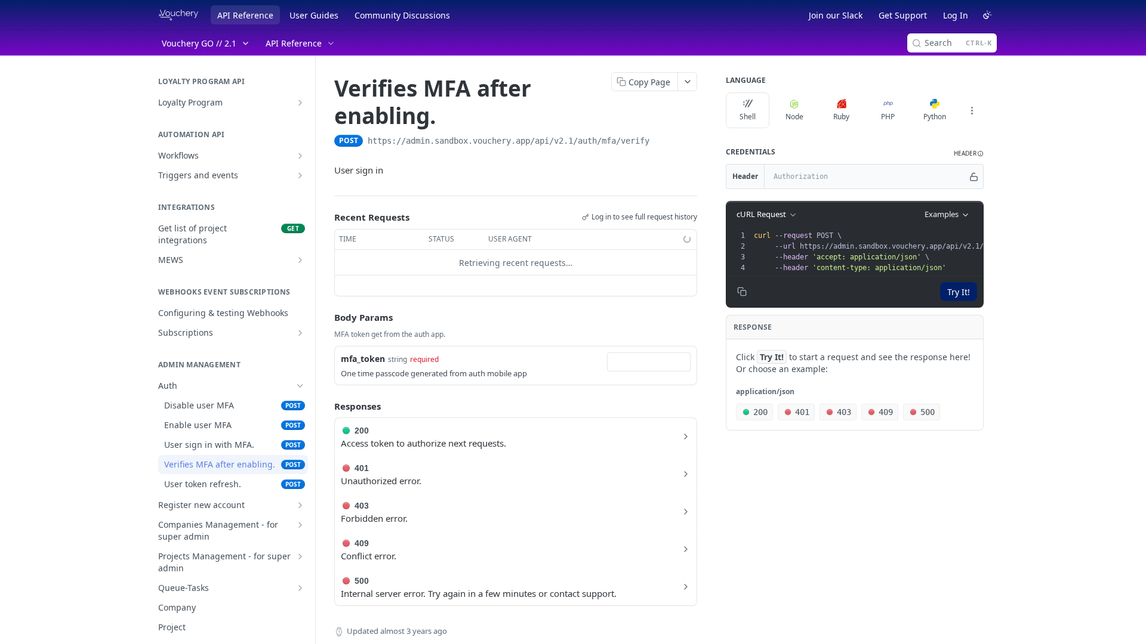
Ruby (841, 117)
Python (934, 117)
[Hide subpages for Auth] (300, 386)
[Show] (974, 176)
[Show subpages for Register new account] (300, 505)
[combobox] (649, 361)
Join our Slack (835, 15)
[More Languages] (972, 110)
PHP (888, 117)
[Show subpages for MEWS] (300, 260)
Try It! (958, 292)
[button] (969, 153)
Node (794, 117)
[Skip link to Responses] (325, 406)
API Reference (245, 15)
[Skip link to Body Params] (325, 317)
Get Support (903, 15)
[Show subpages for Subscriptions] (300, 333)
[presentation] (903, 251)
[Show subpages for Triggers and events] (300, 175)
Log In (955, 15)
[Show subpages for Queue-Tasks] (300, 588)
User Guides (313, 15)
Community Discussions (402, 15)
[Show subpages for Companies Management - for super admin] (300, 525)
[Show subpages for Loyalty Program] (300, 102)
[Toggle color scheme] (987, 14)
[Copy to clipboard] (661, 142)
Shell (748, 117)
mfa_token (363, 358)
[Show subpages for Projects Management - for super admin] (300, 556)
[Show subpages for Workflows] (300, 155)
